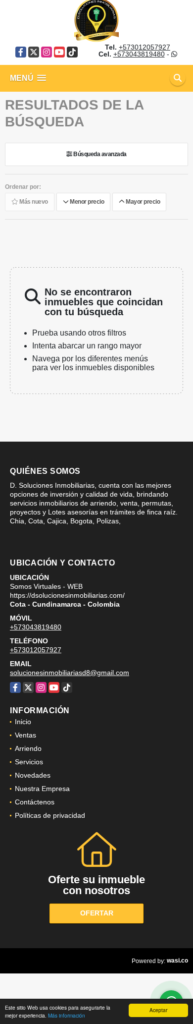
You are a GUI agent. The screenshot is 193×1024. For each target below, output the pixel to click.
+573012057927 (144, 47)
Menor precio (86, 202)
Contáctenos (34, 802)
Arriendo (28, 748)
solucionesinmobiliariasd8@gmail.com (69, 673)
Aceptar (158, 1010)
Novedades (32, 775)
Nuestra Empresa (42, 789)
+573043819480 (139, 54)
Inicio (23, 722)
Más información (66, 1015)
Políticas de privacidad (50, 815)
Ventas (25, 735)
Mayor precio (142, 202)
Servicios (29, 762)
